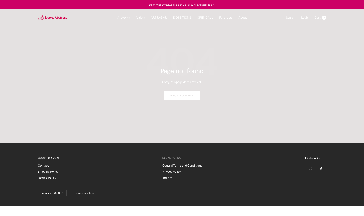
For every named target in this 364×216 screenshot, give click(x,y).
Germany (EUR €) (50, 192)
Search (290, 17)
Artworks (123, 17)
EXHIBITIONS (182, 17)
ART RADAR (159, 17)
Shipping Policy (48, 171)
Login (305, 17)
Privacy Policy (171, 171)
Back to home (182, 95)
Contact (43, 165)
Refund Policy (47, 177)
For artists (225, 17)
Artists (140, 17)
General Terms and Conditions (182, 165)
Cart (320, 17)
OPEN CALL (205, 17)
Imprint (167, 177)
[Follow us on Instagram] (310, 168)
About (242, 17)
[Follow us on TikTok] (321, 168)
